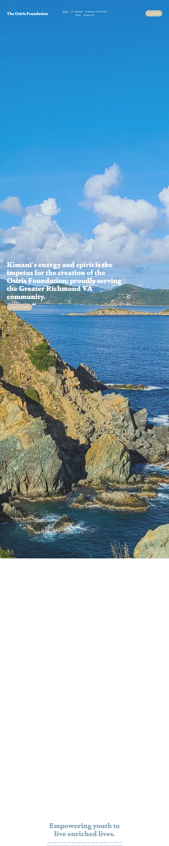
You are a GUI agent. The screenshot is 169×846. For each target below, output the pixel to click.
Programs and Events (96, 11)
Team (78, 15)
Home (65, 11)
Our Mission (77, 11)
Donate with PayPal (19, 307)
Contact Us (88, 15)
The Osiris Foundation (27, 13)
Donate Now (154, 13)
